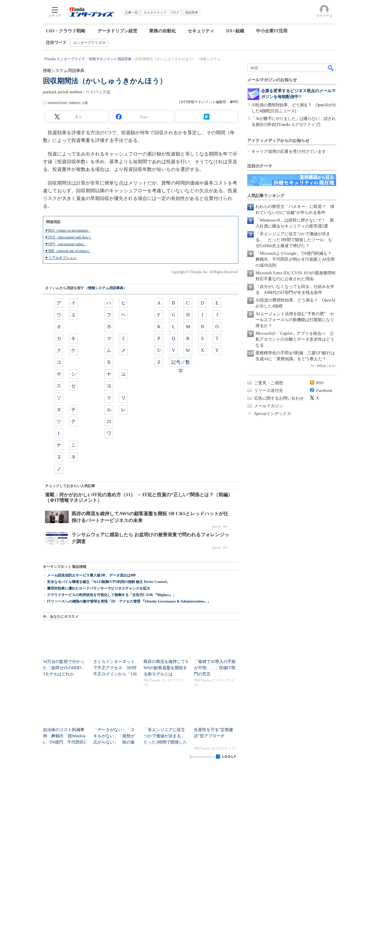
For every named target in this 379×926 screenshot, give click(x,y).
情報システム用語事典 (105, 288)
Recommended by (202, 756)
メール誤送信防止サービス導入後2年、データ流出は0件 (91, 575)
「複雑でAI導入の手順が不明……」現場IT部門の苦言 (215, 667)
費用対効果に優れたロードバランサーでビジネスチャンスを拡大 (98, 588)
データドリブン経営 (117, 30)
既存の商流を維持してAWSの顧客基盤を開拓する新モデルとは (166, 667)
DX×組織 (235, 30)
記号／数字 (180, 363)
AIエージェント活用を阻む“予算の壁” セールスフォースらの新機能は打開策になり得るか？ (295, 320)
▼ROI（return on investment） (67, 230)
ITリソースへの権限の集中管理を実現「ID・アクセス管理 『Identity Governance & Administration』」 (129, 601)
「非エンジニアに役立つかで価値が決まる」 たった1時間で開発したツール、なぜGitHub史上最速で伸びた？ (294, 240)
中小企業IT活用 (272, 30)
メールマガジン (268, 406)
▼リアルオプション (61, 258)
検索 (331, 68)
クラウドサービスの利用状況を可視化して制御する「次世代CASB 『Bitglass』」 (111, 595)
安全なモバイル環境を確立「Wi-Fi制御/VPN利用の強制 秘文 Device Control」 (108, 582)
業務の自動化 (162, 30)
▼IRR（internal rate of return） (68, 251)
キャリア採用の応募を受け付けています (288, 151)
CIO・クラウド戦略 (66, 30)
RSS (320, 383)
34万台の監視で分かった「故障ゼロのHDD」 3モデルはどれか (66, 667)
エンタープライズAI (89, 43)
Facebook (324, 390)
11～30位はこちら (323, 365)
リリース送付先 (268, 390)
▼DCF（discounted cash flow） (68, 237)
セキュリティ (201, 30)
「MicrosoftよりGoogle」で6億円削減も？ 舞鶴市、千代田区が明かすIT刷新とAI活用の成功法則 (296, 259)
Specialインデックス (272, 413)
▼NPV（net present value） (65, 244)
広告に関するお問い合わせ (279, 398)
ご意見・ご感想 (268, 383)
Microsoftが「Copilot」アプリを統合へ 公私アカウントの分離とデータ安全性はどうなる (295, 339)
